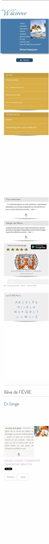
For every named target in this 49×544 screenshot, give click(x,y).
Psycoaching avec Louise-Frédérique (21, 127)
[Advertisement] (24, 168)
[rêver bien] (26, 215)
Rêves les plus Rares (13, 95)
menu (26, 60)
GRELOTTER (26, 464)
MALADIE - (27, 428)
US (32, 274)
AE (21, 274)
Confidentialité (37, 271)
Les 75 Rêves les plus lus (15, 87)
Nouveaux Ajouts (12, 80)
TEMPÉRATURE (12, 464)
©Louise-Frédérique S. (18, 271)
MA (23, 274)
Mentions (29, 271)
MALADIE (8, 460)
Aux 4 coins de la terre (14, 102)
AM (26, 274)
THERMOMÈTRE (32, 460)
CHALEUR (18, 460)
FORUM (9, 120)
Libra (29, 274)
